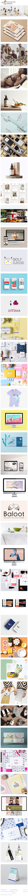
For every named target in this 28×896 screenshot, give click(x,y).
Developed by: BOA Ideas (6, 894)
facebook (25, 889)
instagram (25, 891)
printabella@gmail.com (6, 891)
